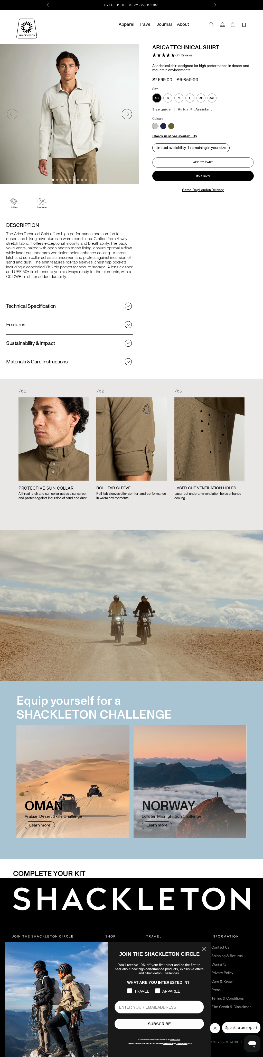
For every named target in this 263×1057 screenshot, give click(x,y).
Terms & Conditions (227, 998)
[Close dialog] (204, 948)
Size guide (161, 109)
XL (201, 97)
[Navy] (163, 126)
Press (216, 989)
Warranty (218, 964)
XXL (212, 97)
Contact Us (220, 947)
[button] (172, 55)
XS (157, 97)
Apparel (126, 24)
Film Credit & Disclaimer (231, 1006)
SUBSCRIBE (159, 1024)
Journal (164, 24)
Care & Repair (222, 981)
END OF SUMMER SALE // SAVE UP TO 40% (131, 6)
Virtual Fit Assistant (195, 109)
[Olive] (171, 126)
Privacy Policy (222, 972)
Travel (145, 24)
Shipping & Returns (227, 955)
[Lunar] (155, 126)
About (183, 24)
